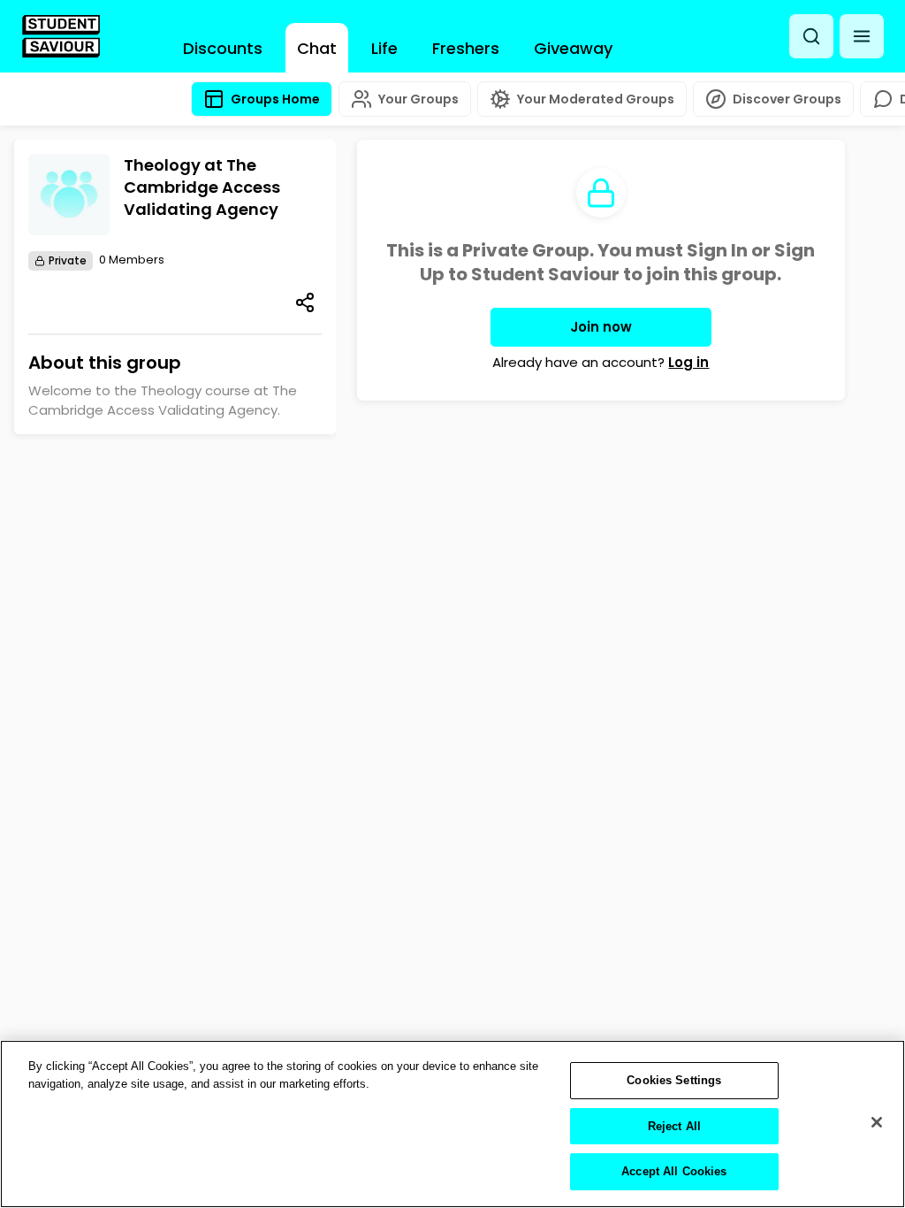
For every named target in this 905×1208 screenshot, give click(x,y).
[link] (61, 36)
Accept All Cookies (673, 1171)
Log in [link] (688, 362)
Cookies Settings (674, 1080)
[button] (862, 36)
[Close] (876, 1122)
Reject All (674, 1126)
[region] (452, 1124)
